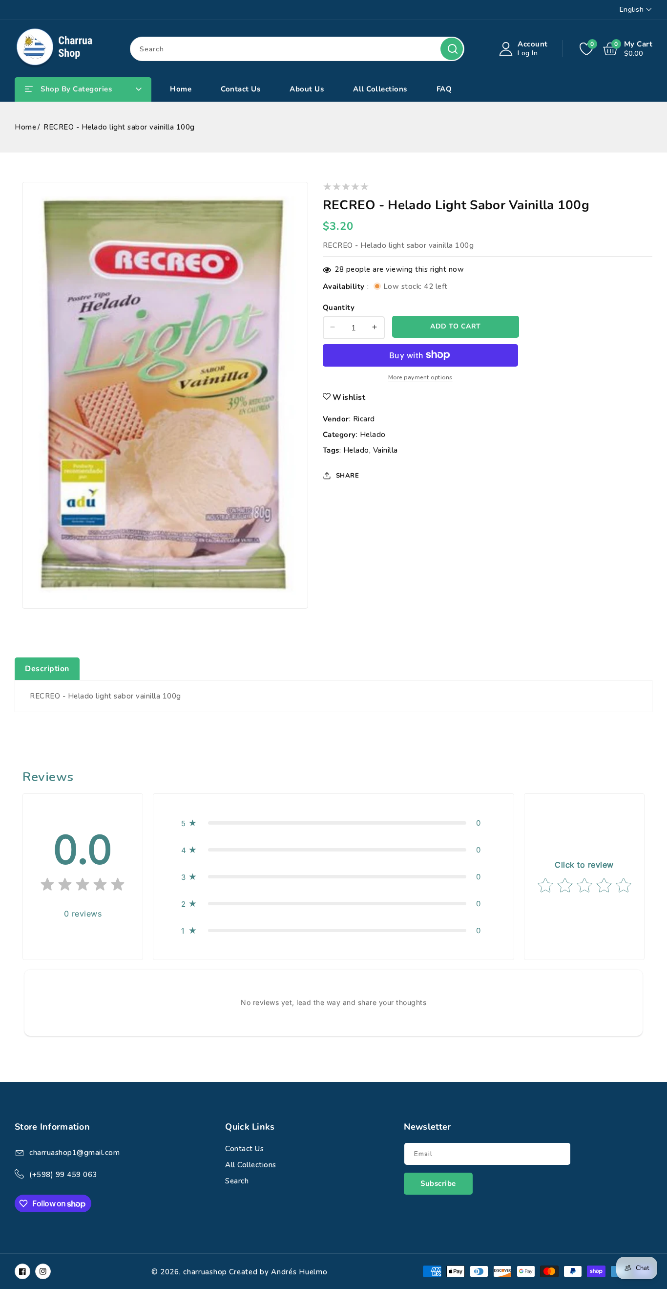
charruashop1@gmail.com (74, 1153)
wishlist (349, 397)
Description (47, 668)
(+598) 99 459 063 (63, 1175)
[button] (333, 822)
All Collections (250, 1165)
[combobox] (297, 49)
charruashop (205, 1272)
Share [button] (347, 475)
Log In (528, 53)
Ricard (364, 418)
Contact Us (244, 1149)
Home (25, 127)
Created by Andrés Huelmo (278, 1272)
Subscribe (438, 1183)
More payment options (420, 377)
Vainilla (385, 450)
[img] (82, 886)
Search (451, 49)
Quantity (338, 307)
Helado (373, 434)
